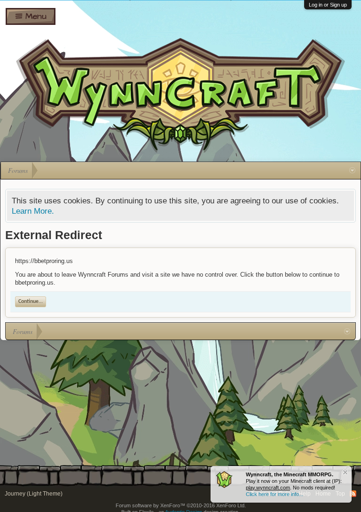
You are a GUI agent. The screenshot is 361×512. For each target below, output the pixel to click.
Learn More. (33, 211)
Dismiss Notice (345, 472)
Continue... (30, 301)
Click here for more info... (274, 494)
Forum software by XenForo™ (181, 505)
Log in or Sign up (328, 5)
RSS (353, 493)
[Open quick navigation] (352, 170)
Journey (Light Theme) (34, 493)
